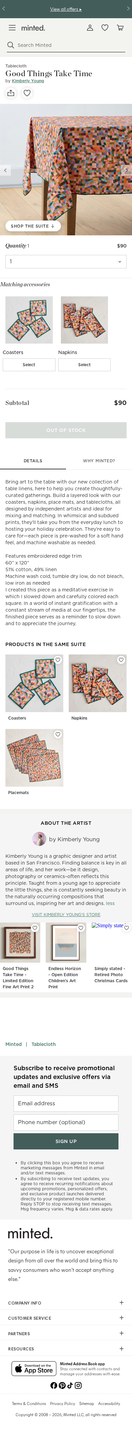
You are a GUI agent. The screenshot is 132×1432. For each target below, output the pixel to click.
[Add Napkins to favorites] (121, 660)
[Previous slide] (5, 170)
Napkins (79, 718)
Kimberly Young (28, 80)
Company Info (24, 1303)
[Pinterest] (62, 1385)
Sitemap (86, 1403)
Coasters (17, 718)
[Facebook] (54, 1385)
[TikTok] (70, 1385)
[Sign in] (90, 27)
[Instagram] (78, 1385)
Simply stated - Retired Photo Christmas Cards (111, 974)
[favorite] (27, 93)
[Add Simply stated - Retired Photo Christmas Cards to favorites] (127, 928)
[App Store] (34, 1369)
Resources (21, 1348)
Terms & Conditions (29, 1403)
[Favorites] (105, 27)
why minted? (99, 460)
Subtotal (17, 402)
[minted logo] (33, 28)
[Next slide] (126, 170)
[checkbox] (29, 365)
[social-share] (10, 93)
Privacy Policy (62, 1403)
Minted (13, 1044)
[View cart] (119, 27)
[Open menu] (12, 27)
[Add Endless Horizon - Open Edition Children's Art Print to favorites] (81, 928)
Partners (19, 1333)
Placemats (18, 792)
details (33, 460)
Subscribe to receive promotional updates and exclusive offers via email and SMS (64, 1076)
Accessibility (109, 1403)
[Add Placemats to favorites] (58, 734)
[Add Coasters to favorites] (58, 660)
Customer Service (29, 1318)
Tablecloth (43, 1044)
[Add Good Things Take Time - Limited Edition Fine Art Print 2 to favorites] (35, 928)
